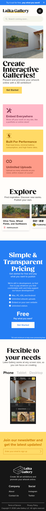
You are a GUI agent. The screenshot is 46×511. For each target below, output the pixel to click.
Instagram (32, 491)
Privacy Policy (32, 505)
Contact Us (14, 495)
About (11, 491)
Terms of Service (14, 505)
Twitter (31, 495)
